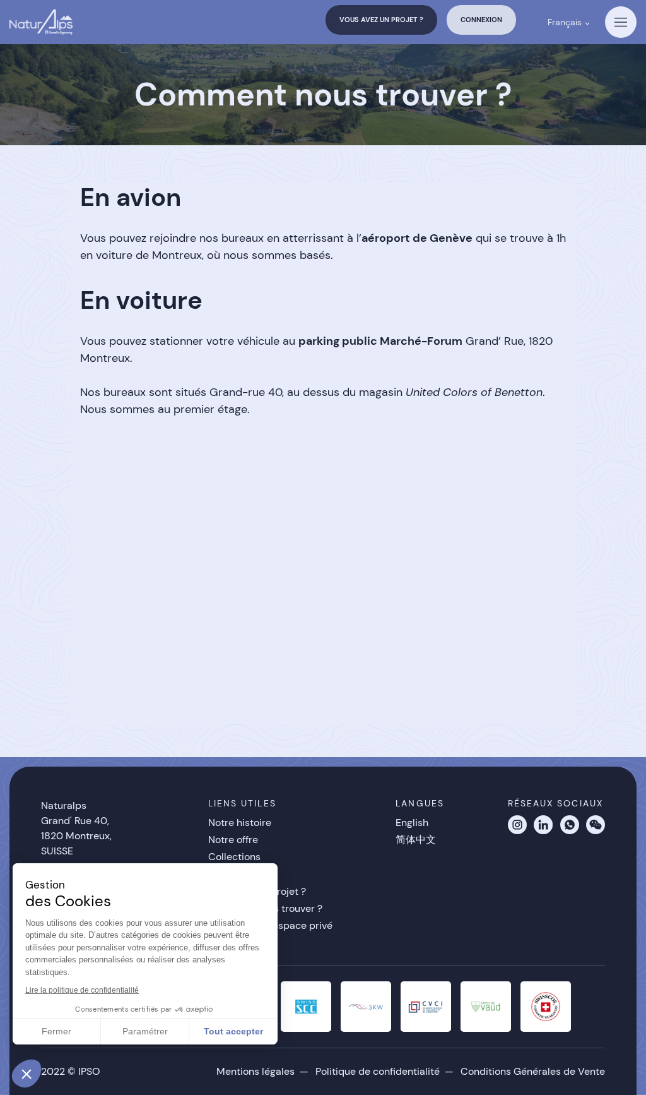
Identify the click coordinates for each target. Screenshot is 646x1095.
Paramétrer (145, 1031)
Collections (234, 856)
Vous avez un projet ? (381, 19)
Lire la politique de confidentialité (82, 990)
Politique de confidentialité (377, 1071)
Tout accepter (233, 1031)
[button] (26, 1073)
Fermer (56, 1031)
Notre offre (233, 839)
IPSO (89, 1071)
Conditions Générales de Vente (533, 1071)
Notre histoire (239, 822)
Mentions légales (255, 1071)
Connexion (481, 19)
